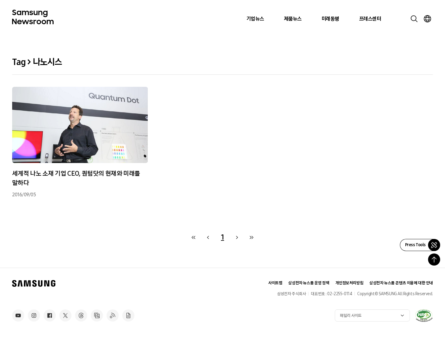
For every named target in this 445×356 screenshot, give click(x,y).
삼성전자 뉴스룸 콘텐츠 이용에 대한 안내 (401, 283)
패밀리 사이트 (351, 315)
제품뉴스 (293, 18)
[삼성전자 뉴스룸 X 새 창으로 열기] (65, 315)
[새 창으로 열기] (424, 315)
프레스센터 (370, 18)
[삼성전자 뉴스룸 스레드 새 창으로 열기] (81, 315)
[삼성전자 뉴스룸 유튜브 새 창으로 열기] (18, 315)
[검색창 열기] (414, 18)
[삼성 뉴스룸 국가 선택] (427, 18)
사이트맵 (275, 283)
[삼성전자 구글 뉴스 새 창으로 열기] (128, 315)
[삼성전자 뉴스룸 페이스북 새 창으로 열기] (50, 315)
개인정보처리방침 (349, 283)
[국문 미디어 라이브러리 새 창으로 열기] (97, 315)
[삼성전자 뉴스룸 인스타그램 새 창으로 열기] (34, 315)
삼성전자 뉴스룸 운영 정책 (308, 283)
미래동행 (330, 18)
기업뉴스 (255, 18)
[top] (434, 259)
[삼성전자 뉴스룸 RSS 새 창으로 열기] (113, 315)
